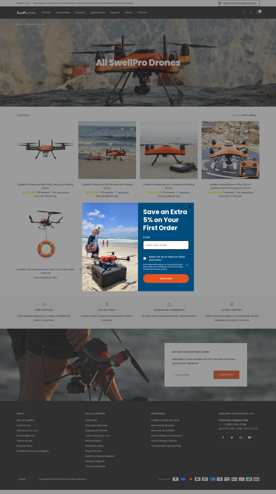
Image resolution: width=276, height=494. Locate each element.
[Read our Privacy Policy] (187, 265)
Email (146, 237)
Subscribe (166, 278)
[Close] (190, 206)
